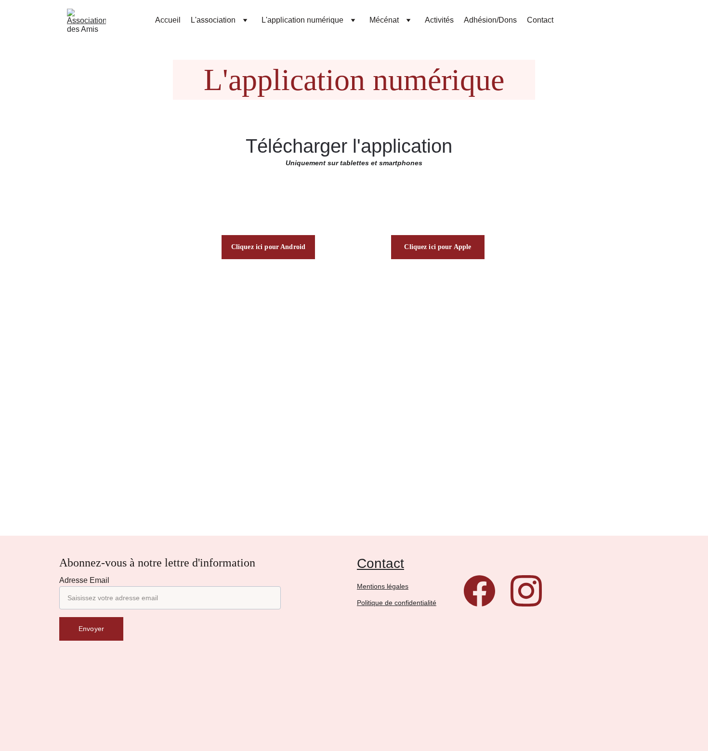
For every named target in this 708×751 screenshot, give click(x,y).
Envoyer (91, 628)
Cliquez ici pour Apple (437, 246)
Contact (540, 20)
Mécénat (384, 20)
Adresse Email (84, 580)
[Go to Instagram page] (526, 590)
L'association (213, 20)
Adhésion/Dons (490, 20)
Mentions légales (382, 586)
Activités (439, 20)
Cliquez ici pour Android (268, 246)
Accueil (168, 20)
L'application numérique (302, 20)
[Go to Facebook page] (479, 590)
